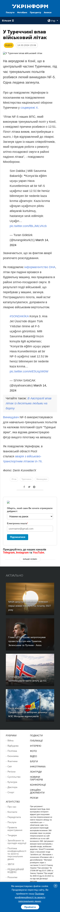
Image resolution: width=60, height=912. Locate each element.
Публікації (36, 740)
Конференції (38, 784)
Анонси (48, 12)
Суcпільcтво (14, 776)
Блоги (34, 761)
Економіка (13, 756)
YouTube (38, 552)
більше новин (30, 559)
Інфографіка (38, 766)
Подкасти (36, 735)
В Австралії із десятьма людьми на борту (28, 403)
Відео (33, 756)
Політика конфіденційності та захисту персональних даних (17, 853)
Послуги (10, 12)
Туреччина (26, 479)
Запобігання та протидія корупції (17, 841)
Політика (12, 751)
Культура (12, 782)
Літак (14, 479)
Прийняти (30, 907)
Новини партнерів (36, 778)
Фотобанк (22, 12)
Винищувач (11, 417)
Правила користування (15, 828)
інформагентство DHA (39, 267)
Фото (33, 751)
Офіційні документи (37, 791)
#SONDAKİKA (19, 316)
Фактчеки (13, 761)
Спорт (11, 792)
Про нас (12, 806)
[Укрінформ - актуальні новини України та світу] (30, 6)
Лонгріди (36, 771)
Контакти (12, 812)
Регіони (12, 771)
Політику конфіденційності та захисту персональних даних (30, 897)
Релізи (34, 797)
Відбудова (13, 745)
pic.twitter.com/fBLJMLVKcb (28, 226)
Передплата (14, 817)
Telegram (9, 552)
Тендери (12, 835)
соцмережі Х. (29, 107)
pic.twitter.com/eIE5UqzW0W (29, 371)
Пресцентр (35, 12)
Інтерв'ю (35, 746)
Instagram (22, 552)
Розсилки (12, 877)
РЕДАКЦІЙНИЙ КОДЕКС (16, 870)
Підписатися (17, 537)
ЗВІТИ (11, 864)
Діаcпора (12, 787)
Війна (11, 740)
